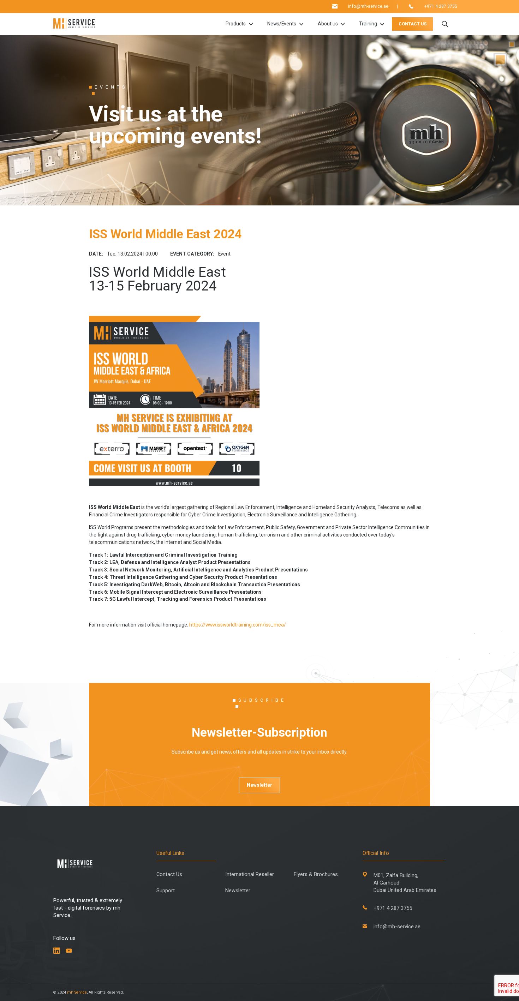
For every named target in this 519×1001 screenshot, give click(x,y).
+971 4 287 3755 (440, 6)
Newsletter (259, 785)
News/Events (281, 23)
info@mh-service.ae (368, 6)
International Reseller (249, 874)
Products (236, 23)
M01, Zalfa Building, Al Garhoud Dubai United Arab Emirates (405, 882)
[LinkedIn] (56, 950)
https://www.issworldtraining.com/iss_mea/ (237, 625)
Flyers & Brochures (316, 874)
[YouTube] (69, 950)
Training (368, 23)
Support (165, 890)
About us (328, 23)
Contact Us (169, 874)
